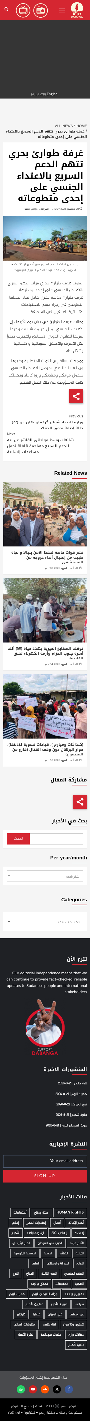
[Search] (6, 9)
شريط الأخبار (59, 1304)
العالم (80, 1263)
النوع (16, 1274)
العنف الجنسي (74, 1274)
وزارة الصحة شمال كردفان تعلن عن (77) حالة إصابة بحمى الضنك (47, 422)
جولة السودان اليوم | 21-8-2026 (66, 1125)
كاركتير (21, 1314)
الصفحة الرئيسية (25, 1253)
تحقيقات (62, 1284)
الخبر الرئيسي (21, 1243)
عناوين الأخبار (34, 1304)
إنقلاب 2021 (59, 1233)
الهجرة (79, 1284)
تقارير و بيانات (74, 1294)
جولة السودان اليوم (45, 1294)
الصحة (48, 1253)
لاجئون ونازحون (73, 1324)
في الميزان (55, 1314)
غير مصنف (77, 1314)
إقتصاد (79, 1233)
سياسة (79, 1304)
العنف (36, 1263)
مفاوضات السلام (25, 1324)
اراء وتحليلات (35, 1233)
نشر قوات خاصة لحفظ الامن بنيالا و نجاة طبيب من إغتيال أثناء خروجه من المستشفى (47, 557)
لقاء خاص (49, 1324)
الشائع (64, 1253)
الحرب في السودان (50, 1243)
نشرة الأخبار (25, 1335)
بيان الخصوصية (55, 1377)
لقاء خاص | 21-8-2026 (72, 1083)
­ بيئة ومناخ (41, 1213)
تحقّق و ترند (39, 1284)
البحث (18, 838)
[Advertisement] (45, 44)
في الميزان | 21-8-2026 (71, 1104)
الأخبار (16, 1233)
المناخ (30, 1274)
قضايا (36, 1314)
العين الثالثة (49, 1274)
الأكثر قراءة (77, 1243)
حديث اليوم (17, 1294)
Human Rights (70, 1213)
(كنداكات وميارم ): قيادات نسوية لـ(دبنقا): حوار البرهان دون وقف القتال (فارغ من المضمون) (45, 749)
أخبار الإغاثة (76, 1223)
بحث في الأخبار (69, 820)
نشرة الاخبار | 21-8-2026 (71, 1115)
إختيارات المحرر (36, 1223)
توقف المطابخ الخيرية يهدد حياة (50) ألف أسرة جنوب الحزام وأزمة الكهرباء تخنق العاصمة (45, 653)
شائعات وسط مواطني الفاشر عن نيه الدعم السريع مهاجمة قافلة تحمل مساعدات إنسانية (40, 443)
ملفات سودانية (51, 1335)
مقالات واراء (76, 1335)
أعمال (57, 1223)
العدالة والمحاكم (58, 1263)
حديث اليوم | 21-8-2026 (71, 1094)
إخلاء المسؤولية (31, 1377)
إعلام (15, 1223)
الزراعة (80, 1253)
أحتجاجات (20, 1213)
